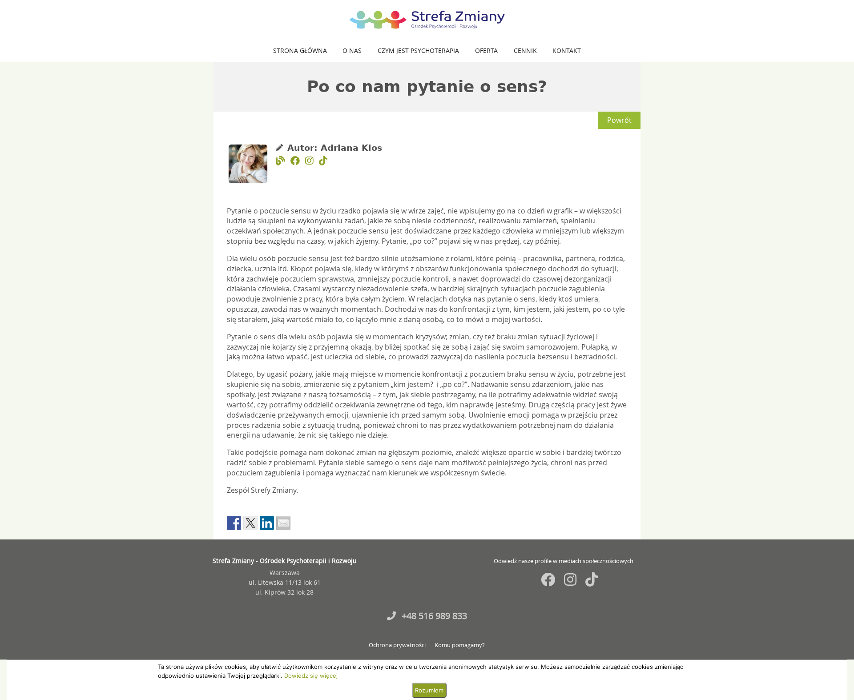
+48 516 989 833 (433, 616)
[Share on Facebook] (234, 523)
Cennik (525, 50)
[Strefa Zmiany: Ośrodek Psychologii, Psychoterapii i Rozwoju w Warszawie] (427, 20)
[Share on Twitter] (250, 523)
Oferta (486, 50)
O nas (352, 50)
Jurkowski (745, 538)
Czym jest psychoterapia (418, 50)
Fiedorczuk (717, 538)
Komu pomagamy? (460, 645)
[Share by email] (283, 523)
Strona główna (300, 50)
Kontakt (566, 50)
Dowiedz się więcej (311, 675)
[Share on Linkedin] (267, 523)
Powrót (619, 120)
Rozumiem (429, 690)
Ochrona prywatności (397, 645)
